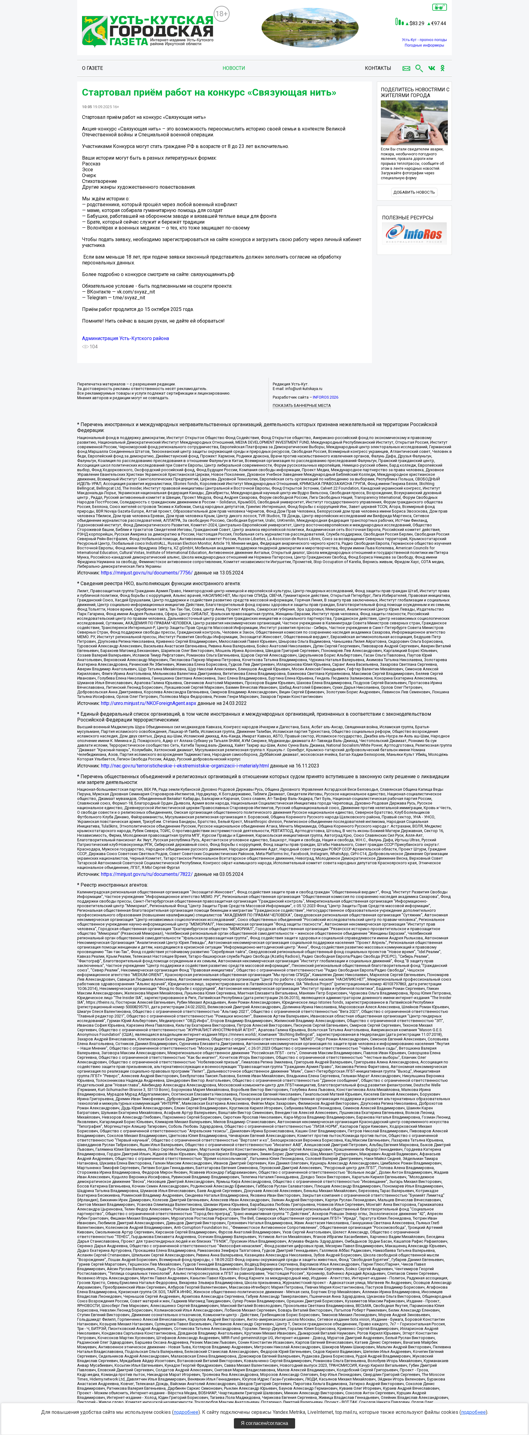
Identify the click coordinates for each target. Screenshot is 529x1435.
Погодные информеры (424, 45)
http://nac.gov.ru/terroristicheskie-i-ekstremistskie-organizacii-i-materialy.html (185, 766)
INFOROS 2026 (325, 397)
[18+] (147, 32)
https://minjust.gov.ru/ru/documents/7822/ (147, 874)
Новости (234, 68)
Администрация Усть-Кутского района (125, 338)
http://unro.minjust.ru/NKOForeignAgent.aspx (148, 703)
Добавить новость (414, 192)
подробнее (186, 1412)
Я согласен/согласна (264, 1423)
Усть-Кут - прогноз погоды (424, 40)
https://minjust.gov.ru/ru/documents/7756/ (147, 573)
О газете (92, 68)
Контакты (378, 68)
